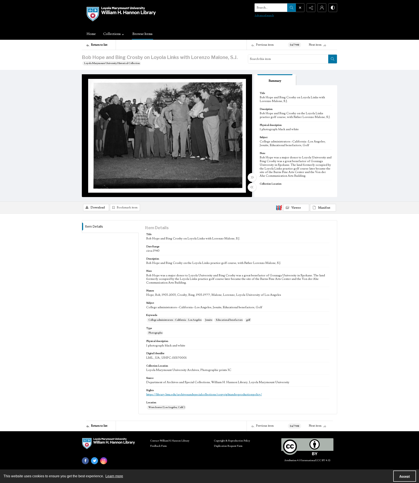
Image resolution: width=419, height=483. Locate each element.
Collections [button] (112, 34)
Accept (404, 476)
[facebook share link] (85, 460)
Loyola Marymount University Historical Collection (112, 63)
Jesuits (208, 320)
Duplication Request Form (228, 446)
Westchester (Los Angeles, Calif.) (166, 407)
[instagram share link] (103, 460)
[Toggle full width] (252, 177)
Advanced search (264, 15)
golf (248, 320)
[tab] (275, 79)
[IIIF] (278, 207)
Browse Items (142, 34)
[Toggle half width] (252, 187)
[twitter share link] (94, 460)
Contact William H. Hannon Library (169, 440)
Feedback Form (158, 446)
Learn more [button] (114, 476)
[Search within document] (332, 59)
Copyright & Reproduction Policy (232, 440)
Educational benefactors (229, 320)
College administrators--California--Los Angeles (174, 320)
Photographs (155, 332)
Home (91, 34)
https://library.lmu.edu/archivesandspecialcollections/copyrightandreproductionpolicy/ (204, 394)
